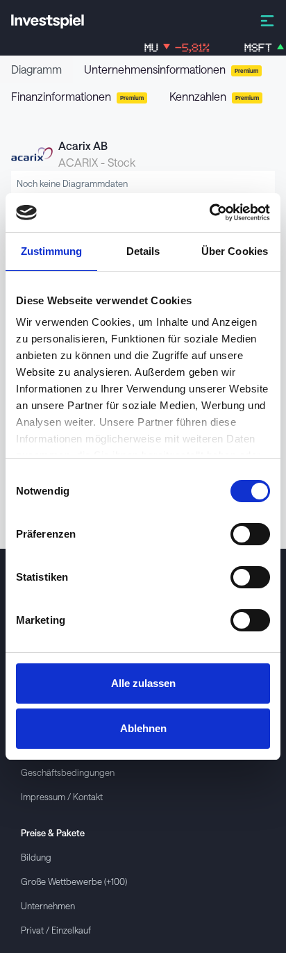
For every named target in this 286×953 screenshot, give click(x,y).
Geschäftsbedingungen (68, 772)
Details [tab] (143, 251)
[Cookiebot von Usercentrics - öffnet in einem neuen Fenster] (209, 213)
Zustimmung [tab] (52, 251)
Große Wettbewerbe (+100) (74, 881)
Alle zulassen (143, 683)
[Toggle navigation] (267, 20)
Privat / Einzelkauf (56, 930)
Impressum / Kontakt (62, 796)
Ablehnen (143, 728)
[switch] (250, 534)
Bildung (36, 857)
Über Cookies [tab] (234, 251)
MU (170, 47)
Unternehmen (48, 905)
